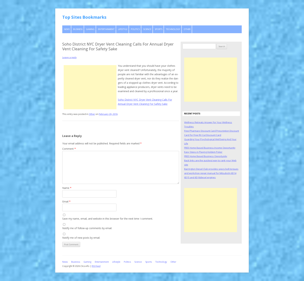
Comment (69, 148)
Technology (173, 29)
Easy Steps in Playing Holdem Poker (203, 152)
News (67, 29)
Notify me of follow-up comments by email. (87, 228)
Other (187, 29)
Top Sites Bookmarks (84, 17)
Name (66, 188)
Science (147, 29)
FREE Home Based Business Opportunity (205, 156)
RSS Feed (96, 266)
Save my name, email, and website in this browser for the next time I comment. (107, 218)
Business (78, 29)
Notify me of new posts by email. (81, 237)
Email (66, 201)
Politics (135, 29)
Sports (158, 29)
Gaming (90, 29)
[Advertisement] (90, 87)
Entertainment (106, 29)
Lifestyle (122, 29)
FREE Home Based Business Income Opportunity (209, 147)
